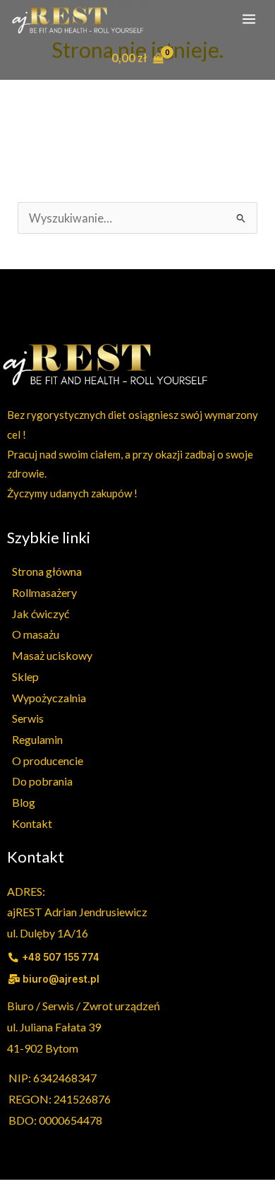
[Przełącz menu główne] (248, 19)
